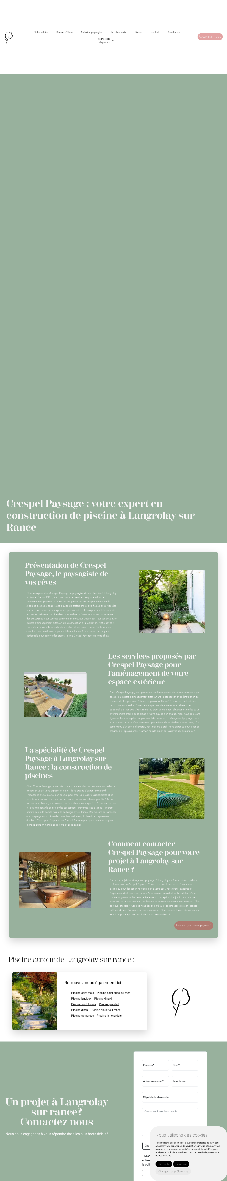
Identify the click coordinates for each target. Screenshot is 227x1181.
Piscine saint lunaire (83, 1004)
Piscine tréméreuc (82, 1015)
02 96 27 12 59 (211, 37)
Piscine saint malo (82, 993)
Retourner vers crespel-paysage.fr (193, 925)
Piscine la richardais (109, 1015)
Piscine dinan (79, 1010)
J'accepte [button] (164, 1164)
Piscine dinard (103, 998)
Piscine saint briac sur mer (113, 993)
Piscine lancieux (81, 998)
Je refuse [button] (181, 1164)
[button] (113, 40)
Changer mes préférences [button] (173, 1171)
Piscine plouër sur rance (106, 1010)
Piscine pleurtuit (109, 1004)
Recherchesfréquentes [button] (104, 40)
